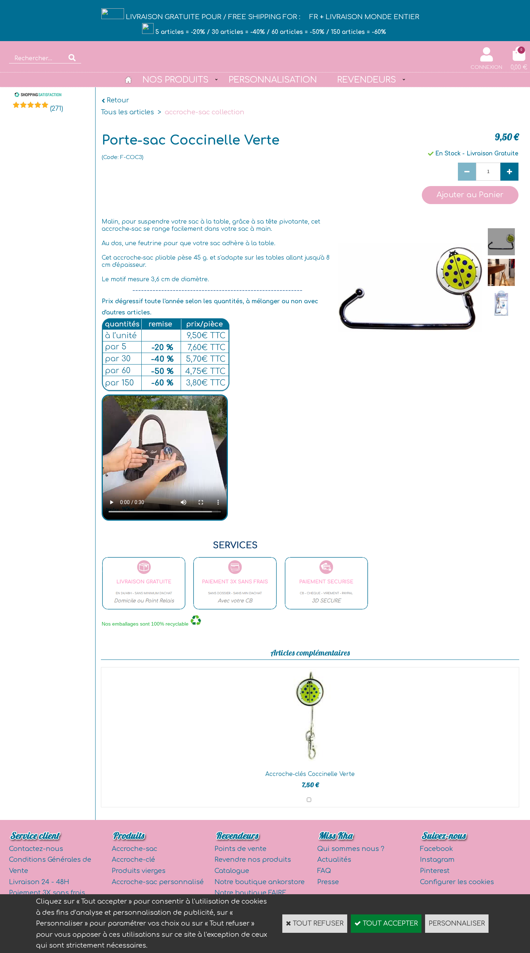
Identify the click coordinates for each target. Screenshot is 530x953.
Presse (328, 882)
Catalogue (232, 870)
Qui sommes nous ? (350, 848)
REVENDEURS (366, 79)
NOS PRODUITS (175, 79)
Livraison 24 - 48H (39, 882)
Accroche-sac (134, 848)
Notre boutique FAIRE (250, 892)
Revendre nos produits (253, 859)
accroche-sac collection (204, 112)
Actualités (334, 859)
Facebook (436, 848)
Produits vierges (138, 870)
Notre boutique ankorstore (260, 882)
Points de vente (240, 848)
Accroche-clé (133, 859)
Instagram (437, 859)
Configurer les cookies (457, 882)
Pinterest (435, 870)
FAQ (324, 870)
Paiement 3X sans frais (47, 892)
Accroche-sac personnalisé (158, 882)
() (56, 108)
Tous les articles (127, 112)
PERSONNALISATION (273, 79)
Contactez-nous (36, 848)
